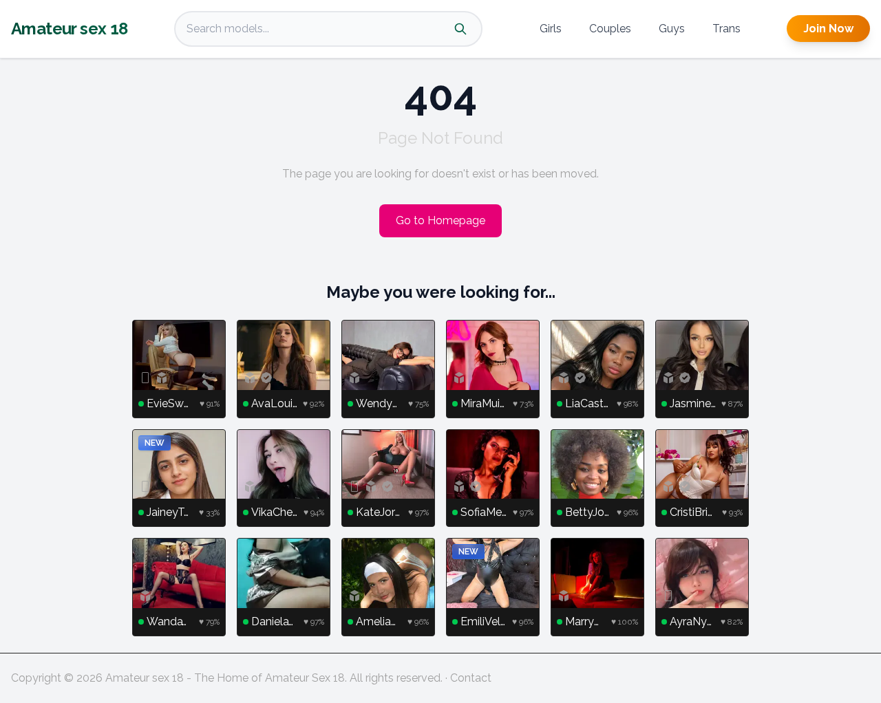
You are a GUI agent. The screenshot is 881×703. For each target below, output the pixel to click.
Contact (470, 677)
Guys (672, 28)
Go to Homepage (440, 220)
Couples (610, 28)
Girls (551, 28)
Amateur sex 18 (69, 29)
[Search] (460, 28)
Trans (726, 28)
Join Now (828, 28)
